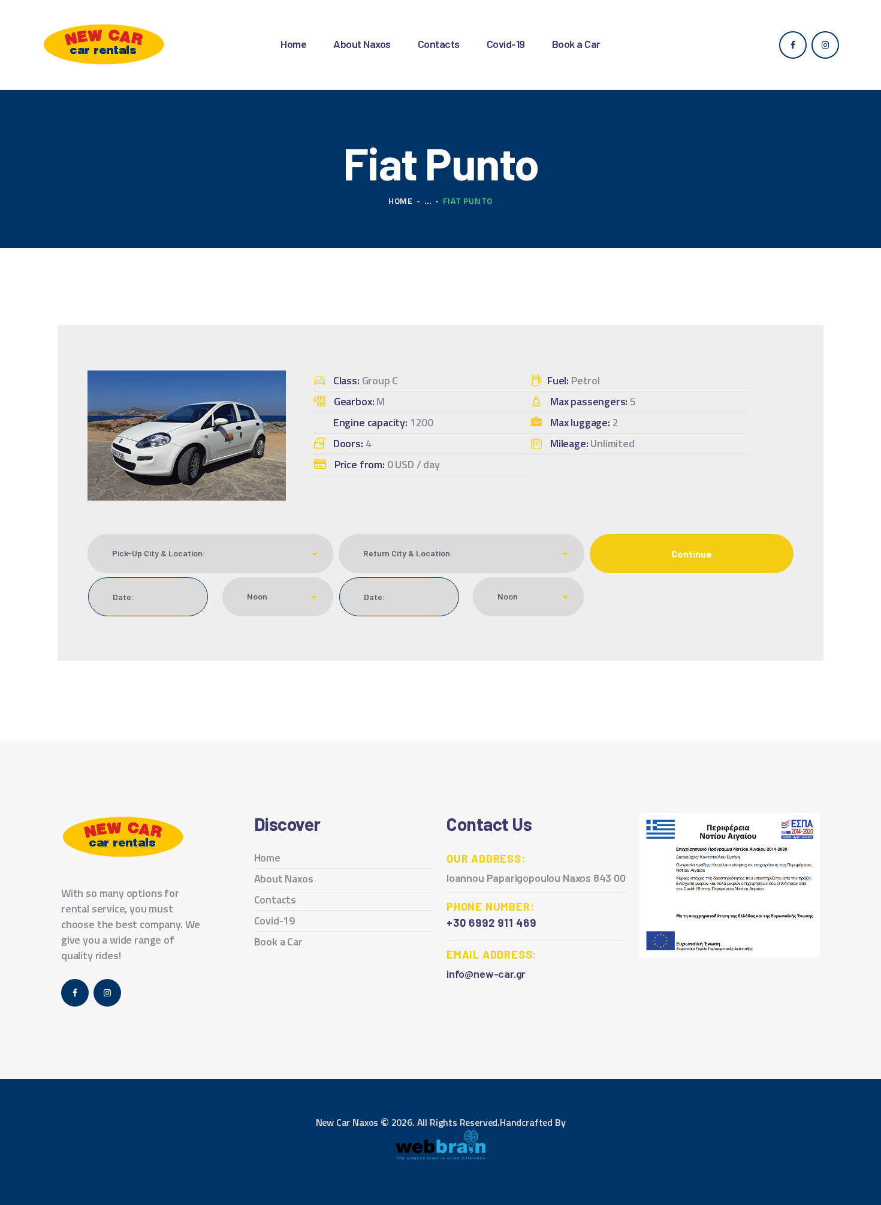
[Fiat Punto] (187, 378)
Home (400, 200)
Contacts (275, 899)
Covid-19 (274, 920)
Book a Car (278, 941)
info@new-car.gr (486, 973)
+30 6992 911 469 (491, 922)
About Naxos (283, 878)
